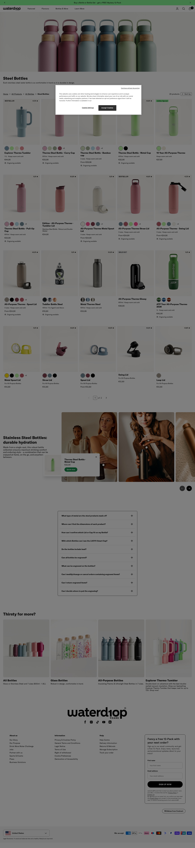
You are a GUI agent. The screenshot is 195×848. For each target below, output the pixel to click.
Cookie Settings (88, 108)
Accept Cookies (107, 108)
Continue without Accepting (130, 88)
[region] (98, 100)
